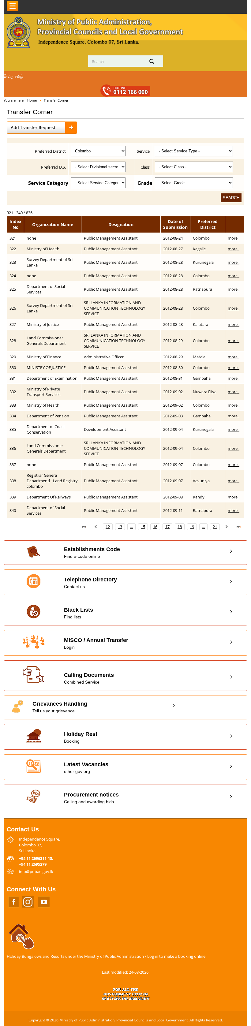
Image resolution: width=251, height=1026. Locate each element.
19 (192, 526)
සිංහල (8, 76)
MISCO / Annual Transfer (96, 643)
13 (120, 526)
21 (215, 526)
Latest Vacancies (86, 767)
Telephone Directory (90, 582)
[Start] (84, 526)
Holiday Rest (80, 737)
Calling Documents (89, 678)
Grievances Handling (59, 707)
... (131, 526)
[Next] (227, 526)
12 (108, 526)
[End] (238, 526)
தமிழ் (19, 76)
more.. (233, 238)
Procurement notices (91, 798)
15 (143, 526)
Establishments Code (92, 552)
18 (180, 526)
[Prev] (96, 526)
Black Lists (78, 613)
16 (155, 526)
